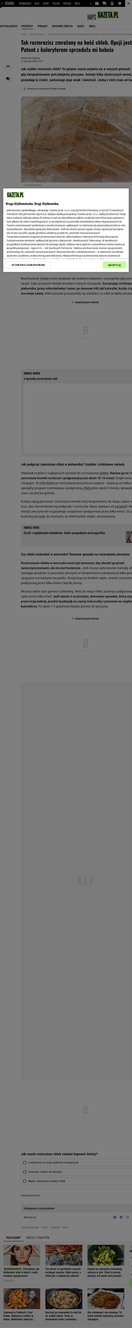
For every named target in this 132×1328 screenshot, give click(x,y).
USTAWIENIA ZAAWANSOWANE (28, 264)
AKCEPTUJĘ (114, 265)
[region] (66, 230)
